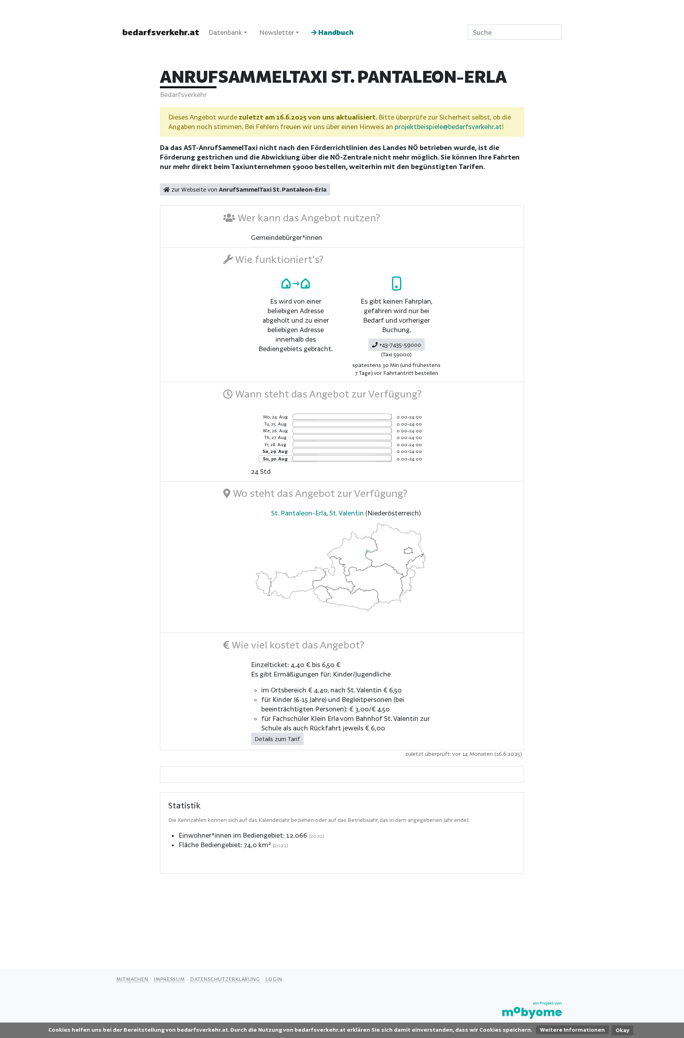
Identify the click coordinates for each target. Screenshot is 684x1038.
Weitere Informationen (572, 1030)
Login (274, 979)
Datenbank (225, 32)
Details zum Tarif (277, 739)
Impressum (169, 979)
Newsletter (276, 32)
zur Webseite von (248, 189)
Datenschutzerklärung (225, 979)
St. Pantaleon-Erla (299, 513)
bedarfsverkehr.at (160, 32)
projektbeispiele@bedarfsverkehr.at (448, 126)
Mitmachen (132, 979)
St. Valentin (346, 513)
